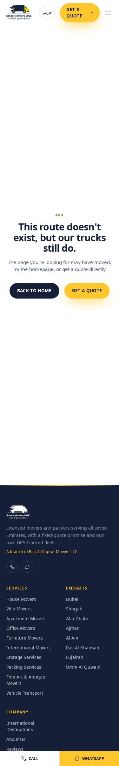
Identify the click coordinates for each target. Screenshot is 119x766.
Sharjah (74, 609)
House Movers (21, 599)
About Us (15, 739)
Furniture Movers (24, 638)
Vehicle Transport (24, 693)
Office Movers (20, 628)
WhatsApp (93, 758)
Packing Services (23, 667)
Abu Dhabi (77, 618)
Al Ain (72, 638)
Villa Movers (19, 609)
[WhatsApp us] (27, 567)
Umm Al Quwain (83, 667)
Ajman (73, 628)
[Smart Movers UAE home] (18, 12)
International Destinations (20, 726)
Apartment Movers (25, 618)
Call (33, 758)
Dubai (72, 599)
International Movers (28, 648)
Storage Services (23, 657)
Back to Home (34, 290)
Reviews (14, 749)
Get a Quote (74, 12)
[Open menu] (108, 12)
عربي (47, 12)
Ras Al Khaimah (82, 648)
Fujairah (74, 657)
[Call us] (12, 567)
